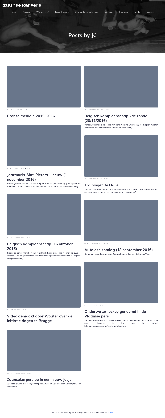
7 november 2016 (17, 168)
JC (8, 109)
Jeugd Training (62, 12)
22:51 (29, 373)
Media (137, 12)
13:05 (106, 243)
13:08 (29, 168)
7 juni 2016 (93, 305)
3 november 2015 (18, 373)
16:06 (27, 109)
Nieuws (26, 12)
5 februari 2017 (17, 109)
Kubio (110, 412)
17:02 (107, 109)
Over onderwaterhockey (86, 12)
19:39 (24, 310)
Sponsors (123, 12)
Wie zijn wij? (42, 12)
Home (13, 12)
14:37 (101, 305)
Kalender (108, 12)
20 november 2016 (96, 109)
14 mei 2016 (15, 310)
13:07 (29, 238)
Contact (150, 12)
